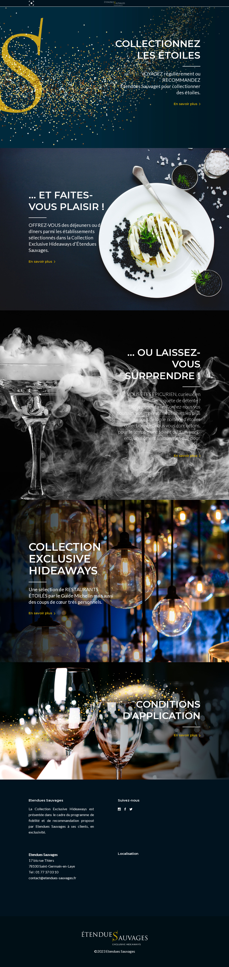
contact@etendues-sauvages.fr (52, 878)
